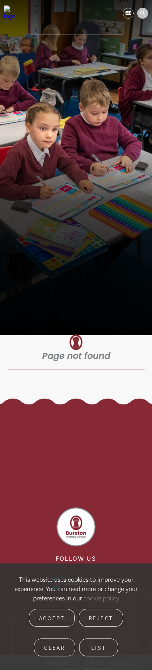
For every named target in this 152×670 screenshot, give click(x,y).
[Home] (11, 13)
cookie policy (101, 598)
